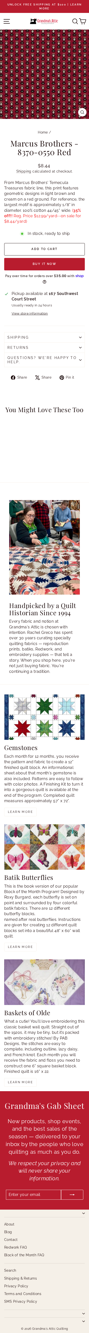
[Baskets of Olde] (44, 982)
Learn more (20, 812)
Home (43, 132)
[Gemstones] (44, 717)
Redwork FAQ (15, 1247)
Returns (18, 348)
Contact (11, 1240)
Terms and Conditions (22, 1294)
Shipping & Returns (20, 1278)
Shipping (23, 171)
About (9, 1224)
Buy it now (44, 264)
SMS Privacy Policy (20, 1301)
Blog (8, 1232)
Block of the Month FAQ (24, 1255)
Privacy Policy (16, 1286)
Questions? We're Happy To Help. (42, 360)
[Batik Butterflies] (44, 847)
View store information (30, 313)
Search (10, 1270)
